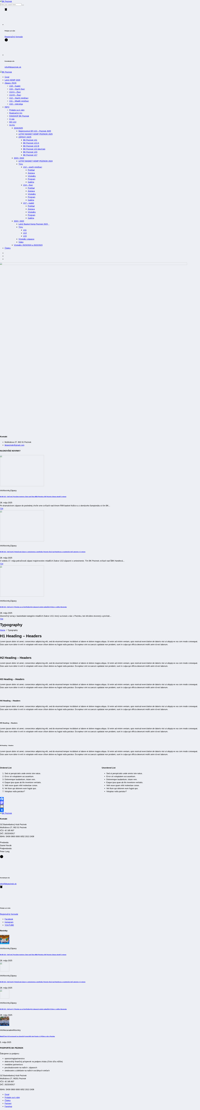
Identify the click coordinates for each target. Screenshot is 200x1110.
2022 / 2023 (19, 221)
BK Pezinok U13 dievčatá (34, 149)
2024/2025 (18, 128)
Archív (12, 125)
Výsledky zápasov (26, 239)
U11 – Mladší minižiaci (19, 101)
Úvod (7, 77)
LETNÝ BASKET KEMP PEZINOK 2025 (36, 134)
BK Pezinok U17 (30, 155)
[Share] (100, 810)
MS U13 (12, 122)
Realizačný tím (15, 113)
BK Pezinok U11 (30, 140)
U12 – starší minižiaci (32, 167)
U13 (25, 233)
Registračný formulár (14, 37)
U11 (25, 230)
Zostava (31, 173)
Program (31, 179)
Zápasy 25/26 (10, 83)
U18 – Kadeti (14, 86)
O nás (11, 119)
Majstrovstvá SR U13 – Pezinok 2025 (35, 131)
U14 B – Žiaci (15, 95)
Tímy (21, 164)
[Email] (100, 806)
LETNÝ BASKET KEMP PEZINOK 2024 (36, 161)
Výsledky (32, 176)
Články (8, 248)
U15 (25, 236)
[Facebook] (100, 799)
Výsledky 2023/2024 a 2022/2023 (28, 245)
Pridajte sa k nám (16, 110)
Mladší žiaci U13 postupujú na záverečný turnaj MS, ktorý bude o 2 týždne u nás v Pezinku (27, 1036)
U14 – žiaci (28, 185)
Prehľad (31, 170)
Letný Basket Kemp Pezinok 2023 (34, 224)
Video (21, 242)
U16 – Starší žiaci (17, 89)
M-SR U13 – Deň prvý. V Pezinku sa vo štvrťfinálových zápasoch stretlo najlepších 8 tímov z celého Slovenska (33, 607)
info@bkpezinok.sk (13, 67)
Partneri (8, 1103)
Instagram (9, 922)
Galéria (31, 182)
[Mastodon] (100, 802)
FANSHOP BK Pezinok (19, 116)
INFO (7, 107)
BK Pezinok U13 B (31, 146)
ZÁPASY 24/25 (25, 137)
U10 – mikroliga (16, 104)
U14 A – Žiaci (15, 92)
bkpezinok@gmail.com (14, 445)
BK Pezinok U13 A (31, 143)
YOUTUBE (9, 925)
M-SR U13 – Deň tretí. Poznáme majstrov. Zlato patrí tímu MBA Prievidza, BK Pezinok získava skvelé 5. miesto (33, 496)
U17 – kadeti (28, 203)
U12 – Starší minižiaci (18, 98)
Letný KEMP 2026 (12, 80)
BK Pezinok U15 (30, 152)
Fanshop (8, 1106)
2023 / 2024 (19, 158)
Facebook (9, 919)
